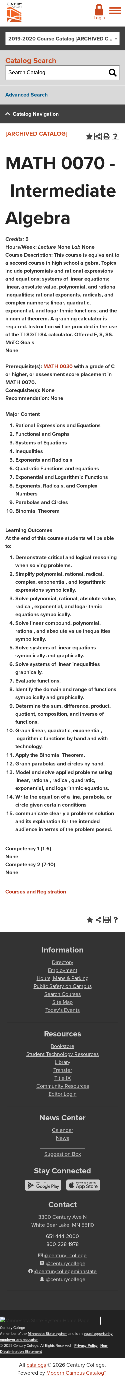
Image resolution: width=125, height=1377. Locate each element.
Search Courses (62, 994)
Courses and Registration (35, 891)
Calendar (62, 1130)
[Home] (14, 13)
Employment (62, 970)
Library (62, 1062)
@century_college (65, 1255)
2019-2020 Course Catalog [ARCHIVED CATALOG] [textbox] (63, 38)
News (62, 1138)
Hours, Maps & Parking (63, 978)
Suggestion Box (62, 1154)
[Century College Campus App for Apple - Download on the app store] (83, 1189)
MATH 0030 (58, 366)
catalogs (36, 1365)
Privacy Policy (86, 1345)
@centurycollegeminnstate (65, 1271)
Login (99, 17)
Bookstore (62, 1046)
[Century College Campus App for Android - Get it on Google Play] (43, 1189)
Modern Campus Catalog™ (76, 1373)
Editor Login (63, 1094)
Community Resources (62, 1086)
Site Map (62, 1002)
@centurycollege (65, 1263)
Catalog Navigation (36, 114)
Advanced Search (26, 94)
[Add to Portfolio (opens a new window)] (89, 136)
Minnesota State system (47, 1333)
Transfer (62, 1070)
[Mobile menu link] (115, 14)
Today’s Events (62, 1010)
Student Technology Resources (62, 1054)
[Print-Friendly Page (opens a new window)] (106, 136)
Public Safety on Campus (63, 986)
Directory (62, 962)
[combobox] (62, 38)
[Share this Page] (98, 136)
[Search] (113, 72)
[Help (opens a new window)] (115, 136)
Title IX (62, 1078)
